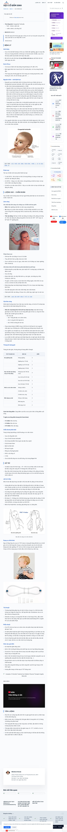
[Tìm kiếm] (63, 2)
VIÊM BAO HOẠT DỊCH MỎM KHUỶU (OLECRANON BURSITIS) (9, 803)
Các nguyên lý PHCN (56, 191)
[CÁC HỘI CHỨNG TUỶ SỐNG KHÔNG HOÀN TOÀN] (21, 820)
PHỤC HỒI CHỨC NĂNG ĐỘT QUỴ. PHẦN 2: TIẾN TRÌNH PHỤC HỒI (13, 819)
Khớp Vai (60, 150)
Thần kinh (53, 175)
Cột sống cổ (54, 150)
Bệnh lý (44, 2)
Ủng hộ (59, 826)
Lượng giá (37, 2)
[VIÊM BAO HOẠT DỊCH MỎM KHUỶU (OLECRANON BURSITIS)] (9, 796)
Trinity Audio (16, 17)
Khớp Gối (54, 163)
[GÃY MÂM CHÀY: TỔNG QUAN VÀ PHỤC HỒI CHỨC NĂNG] (52, 820)
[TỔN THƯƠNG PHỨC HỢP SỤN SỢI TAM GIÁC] (36, 820)
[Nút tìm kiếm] (62, 8)
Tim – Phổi (59, 175)
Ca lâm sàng (57, 2)
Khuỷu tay (53, 154)
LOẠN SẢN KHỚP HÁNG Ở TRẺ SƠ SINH (21, 296)
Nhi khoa (53, 180)
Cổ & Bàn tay (60, 154)
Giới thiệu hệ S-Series (56, 38)
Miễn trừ (55, 826)
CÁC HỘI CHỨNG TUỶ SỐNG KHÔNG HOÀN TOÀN (28, 819)
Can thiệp (50, 2)
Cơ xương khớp (57, 171)
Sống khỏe (56, 206)
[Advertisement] (24, 749)
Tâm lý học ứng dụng (56, 202)
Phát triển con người (56, 198)
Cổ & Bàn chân (60, 163)
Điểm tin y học (56, 209)
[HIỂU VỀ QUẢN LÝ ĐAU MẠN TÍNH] (38, 796)
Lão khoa (59, 180)
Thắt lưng (53, 159)
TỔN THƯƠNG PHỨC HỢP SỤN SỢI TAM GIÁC (43, 819)
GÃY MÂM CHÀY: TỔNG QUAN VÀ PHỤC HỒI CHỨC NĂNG (59, 819)
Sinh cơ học (56, 194)
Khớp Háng (59, 159)
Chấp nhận (7, 827)
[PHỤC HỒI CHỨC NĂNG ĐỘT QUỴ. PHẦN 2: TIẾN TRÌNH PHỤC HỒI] (5, 820)
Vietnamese (11, 830)
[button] (24, 566)
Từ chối (14, 827)
